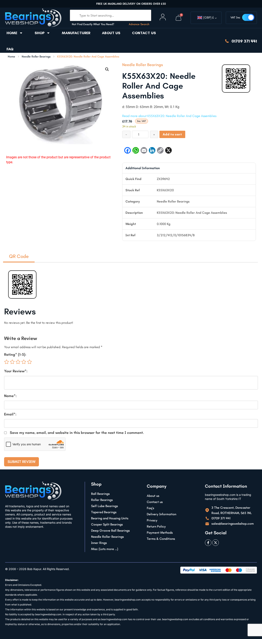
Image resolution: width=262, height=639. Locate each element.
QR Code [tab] (19, 256)
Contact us (144, 33)
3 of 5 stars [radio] (18, 361)
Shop (39, 33)
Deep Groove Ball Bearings (110, 530)
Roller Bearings (102, 500)
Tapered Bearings (103, 512)
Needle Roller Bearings (36, 56)
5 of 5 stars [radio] (29, 361)
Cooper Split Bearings (107, 524)
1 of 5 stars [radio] (6, 361)
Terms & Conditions (161, 539)
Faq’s (150, 508)
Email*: (10, 414)
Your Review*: (15, 371)
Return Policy (156, 526)
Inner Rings (99, 543)
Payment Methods (160, 532)
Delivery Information (161, 514)
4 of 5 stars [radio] (23, 361)
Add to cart (172, 134)
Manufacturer (76, 33)
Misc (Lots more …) (104, 549)
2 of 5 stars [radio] (12, 361)
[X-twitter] (215, 542)
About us (111, 33)
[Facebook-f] (208, 542)
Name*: (10, 396)
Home (12, 33)
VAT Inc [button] (235, 17)
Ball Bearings (100, 494)
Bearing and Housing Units (109, 518)
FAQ (10, 49)
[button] (107, 69)
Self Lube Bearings (104, 506)
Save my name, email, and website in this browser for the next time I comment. (77, 432)
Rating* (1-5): (15, 354)
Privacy (152, 520)
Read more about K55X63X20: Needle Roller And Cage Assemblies (169, 116)
